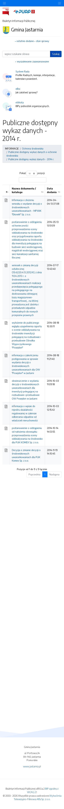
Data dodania (52, 190)
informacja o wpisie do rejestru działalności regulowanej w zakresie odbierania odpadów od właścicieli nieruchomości (25, 413)
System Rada (22, 71)
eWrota (20, 102)
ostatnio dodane (25, 41)
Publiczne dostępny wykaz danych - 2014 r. (31, 159)
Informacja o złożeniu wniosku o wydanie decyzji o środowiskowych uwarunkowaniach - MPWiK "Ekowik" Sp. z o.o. (27, 207)
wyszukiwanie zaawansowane (33, 61)
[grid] (32, 324)
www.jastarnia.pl (32, 766)
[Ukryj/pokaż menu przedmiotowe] (4, 3)
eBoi (18, 88)
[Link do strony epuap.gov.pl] (24, 11)
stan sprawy (42, 41)
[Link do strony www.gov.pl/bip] (7, 11)
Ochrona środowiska (32, 148)
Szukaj (55, 54)
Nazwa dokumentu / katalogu (24, 190)
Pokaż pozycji (32, 173)
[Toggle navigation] (59, 3)
